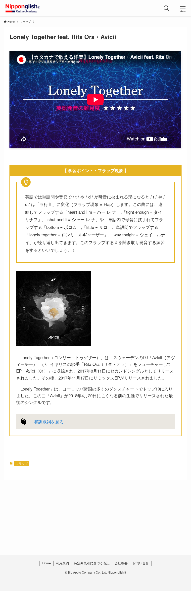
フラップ (22, 463)
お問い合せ (141, 563)
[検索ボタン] (166, 8)
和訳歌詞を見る (49, 421)
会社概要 (121, 563)
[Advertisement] (95, 527)
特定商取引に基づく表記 (91, 563)
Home (46, 563)
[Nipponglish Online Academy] (23, 8)
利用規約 (62, 563)
